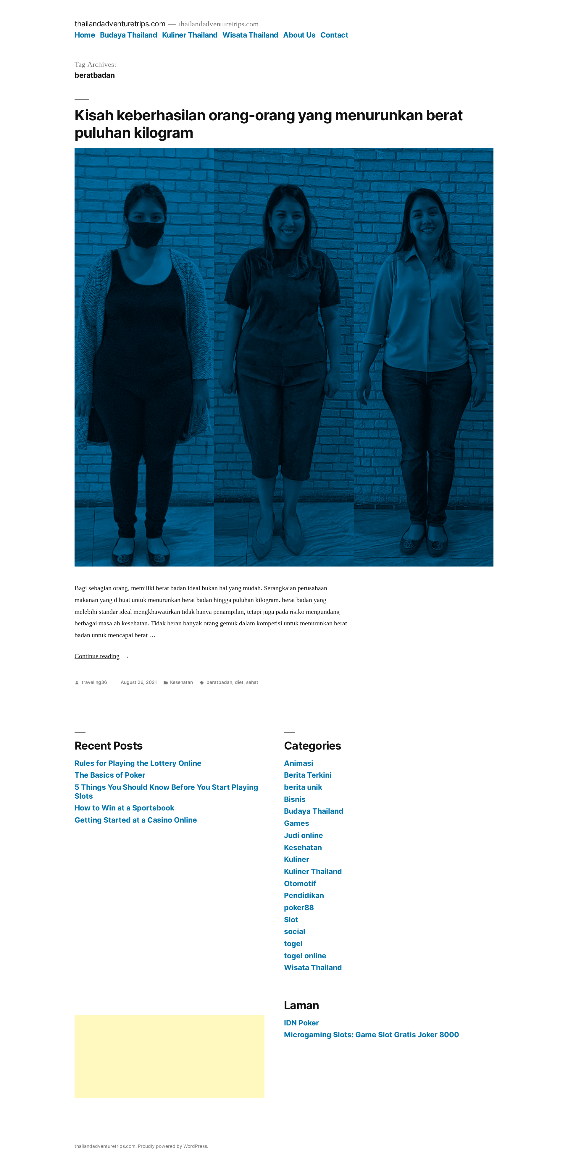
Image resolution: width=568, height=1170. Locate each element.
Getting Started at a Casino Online (136, 819)
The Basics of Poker (110, 775)
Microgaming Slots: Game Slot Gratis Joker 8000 (371, 1034)
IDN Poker (301, 1022)
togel (293, 943)
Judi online (303, 835)
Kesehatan (181, 682)
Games (296, 823)
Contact (334, 34)
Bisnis (295, 799)
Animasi (298, 763)
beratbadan (219, 682)
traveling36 (94, 682)
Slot (291, 919)
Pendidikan (304, 895)
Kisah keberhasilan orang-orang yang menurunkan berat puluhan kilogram (269, 123)
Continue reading (102, 656)
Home (85, 34)
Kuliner (296, 859)
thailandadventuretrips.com (120, 23)
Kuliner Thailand (190, 34)
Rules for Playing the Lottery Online (138, 763)
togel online (305, 955)
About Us (299, 34)
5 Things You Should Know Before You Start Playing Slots (166, 791)
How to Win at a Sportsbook (124, 807)
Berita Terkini (308, 775)
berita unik (303, 787)
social (294, 931)
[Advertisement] (169, 1056)
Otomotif (300, 883)
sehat (252, 682)
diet (239, 682)
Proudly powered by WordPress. (173, 1146)
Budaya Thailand (128, 34)
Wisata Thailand (250, 34)
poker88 (299, 907)
